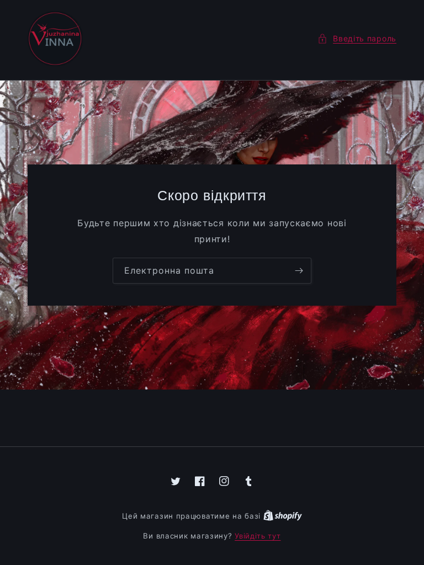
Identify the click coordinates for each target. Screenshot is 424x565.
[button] (356, 38)
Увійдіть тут (257, 535)
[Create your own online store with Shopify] (282, 515)
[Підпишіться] (299, 271)
